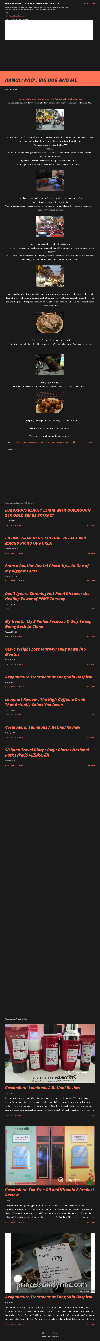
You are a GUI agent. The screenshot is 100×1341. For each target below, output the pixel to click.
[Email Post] (74, 443)
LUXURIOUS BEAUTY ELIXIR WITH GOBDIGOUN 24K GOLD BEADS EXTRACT (48, 512)
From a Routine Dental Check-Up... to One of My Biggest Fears (47, 568)
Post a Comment (17, 525)
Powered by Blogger (51, 1333)
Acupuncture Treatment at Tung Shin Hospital (48, 677)
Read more (91, 525)
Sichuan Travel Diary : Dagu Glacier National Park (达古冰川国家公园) (47, 752)
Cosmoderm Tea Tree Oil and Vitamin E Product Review (49, 1192)
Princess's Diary (58, 443)
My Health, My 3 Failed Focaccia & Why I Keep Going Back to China (48, 624)
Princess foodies (30, 443)
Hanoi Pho (19, 443)
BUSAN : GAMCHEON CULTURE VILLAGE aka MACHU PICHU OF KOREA (45, 540)
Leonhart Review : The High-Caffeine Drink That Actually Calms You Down (45, 702)
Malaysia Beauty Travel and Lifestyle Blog (32, 3)
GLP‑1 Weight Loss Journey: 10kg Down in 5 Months (45, 651)
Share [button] (90, 443)
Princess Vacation (44, 443)
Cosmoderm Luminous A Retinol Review (42, 727)
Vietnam (68, 443)
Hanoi (13, 443)
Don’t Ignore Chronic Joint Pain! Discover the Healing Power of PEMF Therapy (47, 596)
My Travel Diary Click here (15, 16)
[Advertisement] (50, 57)
